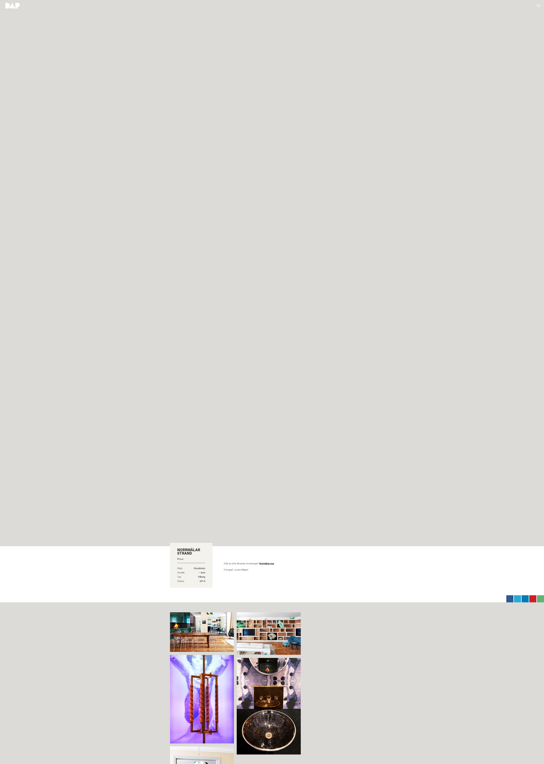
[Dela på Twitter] (517, 598)
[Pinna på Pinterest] (532, 598)
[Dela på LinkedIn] (525, 598)
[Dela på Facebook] (509, 598)
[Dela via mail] (540, 598)
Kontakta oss (266, 563)
